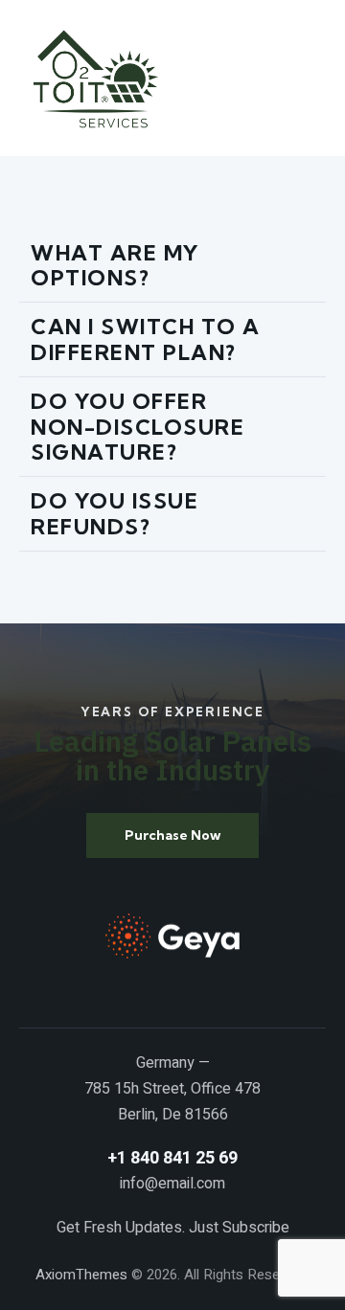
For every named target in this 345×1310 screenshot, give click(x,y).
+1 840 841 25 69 (172, 1158)
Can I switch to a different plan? (146, 339)
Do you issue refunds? (114, 513)
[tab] (172, 266)
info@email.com (172, 1183)
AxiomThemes (81, 1274)
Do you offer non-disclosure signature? (137, 426)
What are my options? (115, 265)
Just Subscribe (239, 1227)
